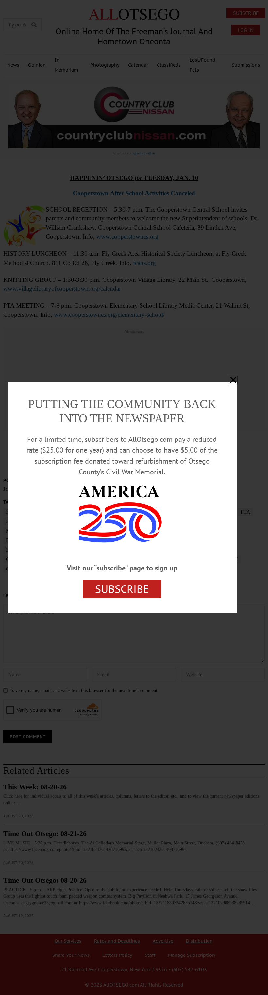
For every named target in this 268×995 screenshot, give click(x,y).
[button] (233, 380)
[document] (134, 497)
